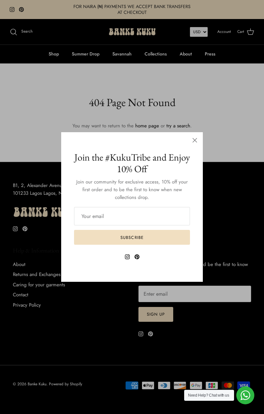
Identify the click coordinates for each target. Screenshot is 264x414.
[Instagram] (127, 256)
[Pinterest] (137, 256)
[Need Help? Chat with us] (245, 395)
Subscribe (131, 237)
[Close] (195, 140)
